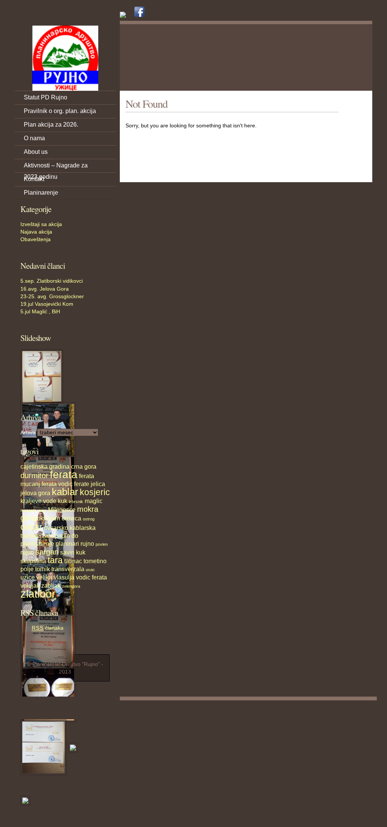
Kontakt (34, 179)
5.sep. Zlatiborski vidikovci (51, 281)
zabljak (50, 585)
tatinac (73, 561)
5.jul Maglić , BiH (40, 311)
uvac (90, 569)
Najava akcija (36, 232)
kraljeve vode (38, 500)
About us (36, 152)
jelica (98, 483)
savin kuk (72, 552)
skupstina (33, 561)
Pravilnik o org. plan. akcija (60, 111)
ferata (63, 474)
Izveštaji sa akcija (41, 224)
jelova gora (35, 492)
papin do (66, 535)
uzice (27, 577)
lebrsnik (76, 501)
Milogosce (62, 509)
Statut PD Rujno (45, 97)
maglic (93, 500)
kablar (65, 491)
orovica (71, 518)
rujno (27, 552)
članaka (47, 628)
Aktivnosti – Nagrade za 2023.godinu (56, 167)
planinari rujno (75, 543)
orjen (53, 518)
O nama (34, 138)
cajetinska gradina (45, 466)
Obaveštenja (35, 239)
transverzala (67, 568)
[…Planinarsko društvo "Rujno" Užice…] (65, 58)
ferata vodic (57, 483)
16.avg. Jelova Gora (44, 289)
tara (55, 560)
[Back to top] (367, 708)
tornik (42, 568)
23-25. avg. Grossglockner (52, 296)
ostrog (88, 519)
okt (41, 518)
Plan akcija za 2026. (51, 124)
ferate (81, 483)
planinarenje (37, 543)
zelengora (71, 586)
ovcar (31, 527)
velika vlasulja (55, 577)
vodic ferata (91, 577)
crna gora (83, 466)
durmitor (34, 475)
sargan (47, 552)
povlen (102, 544)
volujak (30, 585)
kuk (62, 500)
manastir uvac (33, 510)
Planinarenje (41, 192)
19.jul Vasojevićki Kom (46, 304)
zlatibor (38, 593)
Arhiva (28, 432)
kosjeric (95, 492)
